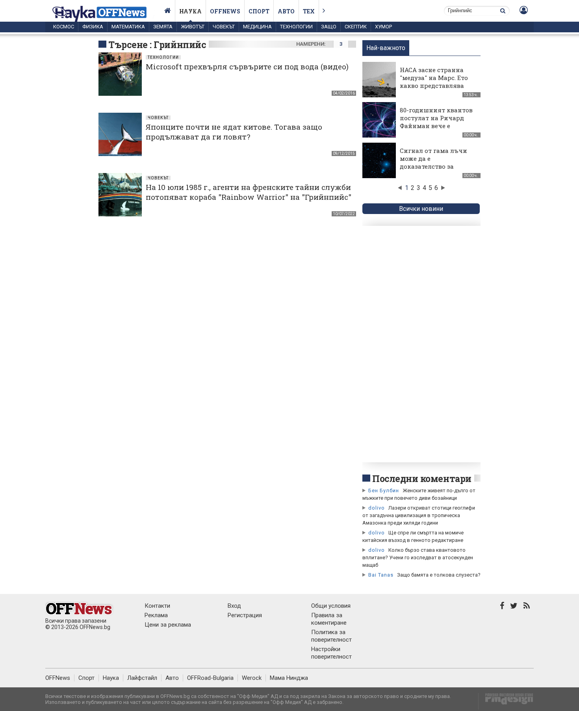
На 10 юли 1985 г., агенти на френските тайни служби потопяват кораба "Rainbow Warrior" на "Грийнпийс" (248, 192)
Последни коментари (421, 478)
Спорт (259, 11)
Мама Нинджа (289, 677)
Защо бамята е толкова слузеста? (439, 575)
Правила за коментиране (329, 619)
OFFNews (57, 677)
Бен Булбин (383, 490)
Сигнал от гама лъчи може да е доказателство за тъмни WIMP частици (435, 162)
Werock (252, 677)
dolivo (376, 508)
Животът (192, 27)
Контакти (157, 605)
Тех (309, 11)
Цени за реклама (168, 624)
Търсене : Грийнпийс (157, 44)
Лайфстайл (142, 677)
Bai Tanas (380, 575)
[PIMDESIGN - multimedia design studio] (506, 701)
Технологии (296, 27)
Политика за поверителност (331, 636)
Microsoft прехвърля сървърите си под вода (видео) (247, 66)
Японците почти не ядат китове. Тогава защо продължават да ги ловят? (234, 131)
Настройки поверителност (331, 653)
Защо (328, 27)
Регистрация (245, 615)
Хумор (383, 27)
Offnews (225, 11)
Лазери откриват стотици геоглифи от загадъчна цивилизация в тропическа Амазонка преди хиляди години (418, 515)
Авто (286, 11)
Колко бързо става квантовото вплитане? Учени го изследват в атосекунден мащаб (417, 557)
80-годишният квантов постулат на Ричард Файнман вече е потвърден (436, 122)
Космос (63, 27)
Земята (163, 27)
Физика (92, 27)
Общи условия (331, 605)
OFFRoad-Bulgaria (210, 677)
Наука (190, 11)
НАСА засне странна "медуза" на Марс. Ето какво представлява (434, 77)
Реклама (156, 615)
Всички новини (421, 208)
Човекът (224, 27)
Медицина (257, 27)
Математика (128, 27)
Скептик (356, 27)
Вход (234, 605)
